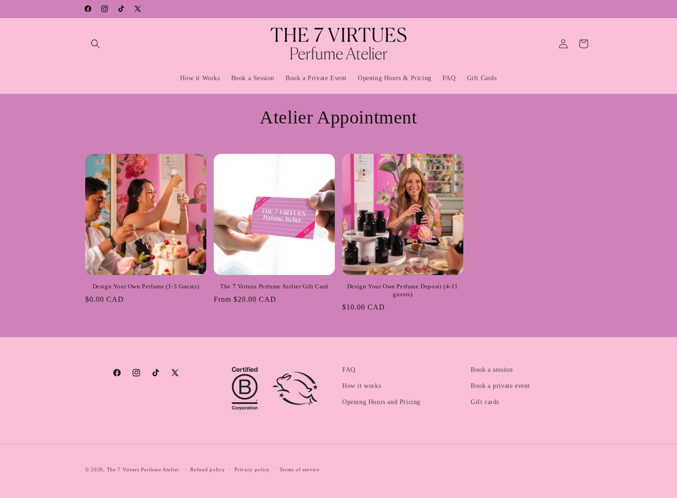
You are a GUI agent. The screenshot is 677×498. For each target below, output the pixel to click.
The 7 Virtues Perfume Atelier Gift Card (274, 286)
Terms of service (300, 469)
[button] (95, 44)
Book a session (492, 369)
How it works (361, 385)
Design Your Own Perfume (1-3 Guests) (146, 286)
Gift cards (485, 401)
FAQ (349, 369)
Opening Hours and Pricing (381, 401)
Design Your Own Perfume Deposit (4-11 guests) (402, 290)
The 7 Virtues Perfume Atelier (143, 469)
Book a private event (500, 385)
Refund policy (207, 469)
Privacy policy (252, 469)
